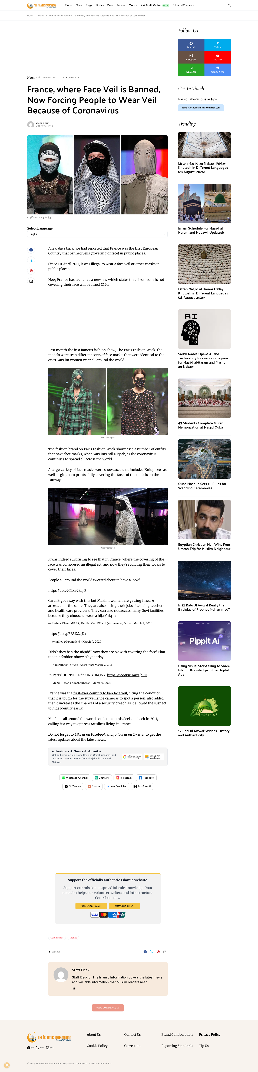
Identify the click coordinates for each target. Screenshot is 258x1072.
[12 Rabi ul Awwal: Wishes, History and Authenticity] (204, 705)
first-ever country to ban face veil (100, 693)
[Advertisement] (97, 50)
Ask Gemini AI (119, 786)
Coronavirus (57, 937)
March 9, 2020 (142, 623)
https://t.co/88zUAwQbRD (127, 675)
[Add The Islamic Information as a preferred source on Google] (132, 757)
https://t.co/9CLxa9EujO (67, 590)
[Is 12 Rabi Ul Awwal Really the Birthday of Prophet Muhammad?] (204, 580)
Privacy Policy (209, 1035)
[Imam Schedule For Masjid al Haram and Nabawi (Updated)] (204, 203)
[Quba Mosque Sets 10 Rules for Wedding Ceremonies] (204, 458)
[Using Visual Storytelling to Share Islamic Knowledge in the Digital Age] (204, 640)
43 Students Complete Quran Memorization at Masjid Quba (200, 425)
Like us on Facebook (90, 734)
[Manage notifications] (7, 1065)
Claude (96, 786)
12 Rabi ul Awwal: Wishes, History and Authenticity (204, 732)
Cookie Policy (97, 1046)
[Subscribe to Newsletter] (154, 757)
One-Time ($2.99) (91, 906)
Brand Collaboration (177, 1035)
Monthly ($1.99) (124, 906)
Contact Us (132, 1035)
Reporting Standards (177, 1046)
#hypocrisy (94, 657)
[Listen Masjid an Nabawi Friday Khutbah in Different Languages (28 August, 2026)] (204, 145)
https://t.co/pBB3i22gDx (67, 634)
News (41, 15)
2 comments (71, 77)
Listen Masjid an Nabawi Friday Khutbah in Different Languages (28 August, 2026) (203, 167)
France (73, 937)
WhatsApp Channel (77, 777)
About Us (94, 1035)
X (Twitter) (75, 786)
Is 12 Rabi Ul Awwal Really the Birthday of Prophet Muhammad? (204, 607)
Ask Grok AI (144, 786)
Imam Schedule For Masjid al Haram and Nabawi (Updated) (201, 230)
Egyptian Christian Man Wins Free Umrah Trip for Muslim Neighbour (204, 546)
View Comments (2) (107, 1007)
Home (30, 15)
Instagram (126, 777)
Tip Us (204, 1046)
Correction (132, 1046)
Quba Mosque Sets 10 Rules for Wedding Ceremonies (202, 485)
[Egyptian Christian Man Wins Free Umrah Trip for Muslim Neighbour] (204, 519)
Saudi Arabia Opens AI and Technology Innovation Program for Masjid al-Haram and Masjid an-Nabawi (203, 360)
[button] (229, 5)
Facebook (148, 777)
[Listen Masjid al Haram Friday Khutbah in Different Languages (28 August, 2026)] (204, 264)
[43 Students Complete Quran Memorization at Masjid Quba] (204, 398)
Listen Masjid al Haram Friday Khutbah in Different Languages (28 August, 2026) (203, 293)
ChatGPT (104, 777)
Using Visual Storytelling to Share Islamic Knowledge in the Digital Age (204, 669)
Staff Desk (42, 123)
